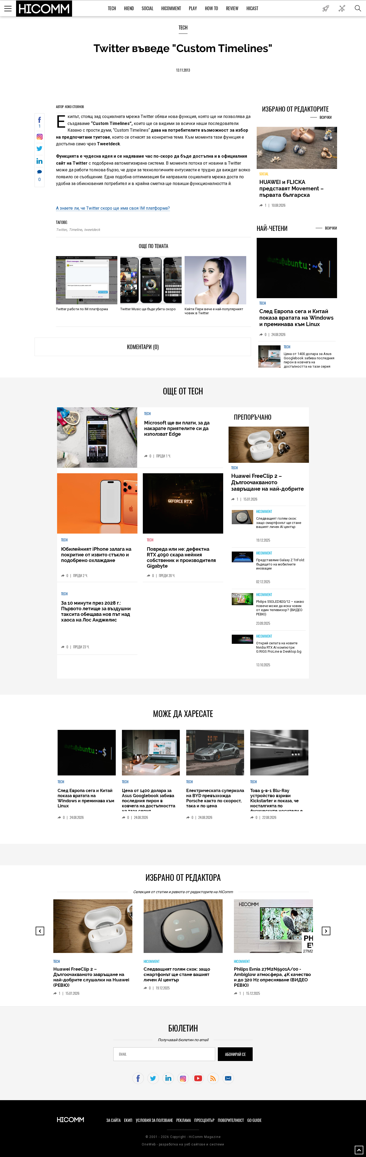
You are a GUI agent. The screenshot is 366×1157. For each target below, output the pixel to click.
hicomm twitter (153, 1078)
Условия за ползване (154, 1120)
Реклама (183, 1120)
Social (147, 8)
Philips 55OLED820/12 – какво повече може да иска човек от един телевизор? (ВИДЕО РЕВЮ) (280, 608)
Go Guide (254, 1120)
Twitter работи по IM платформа (82, 309)
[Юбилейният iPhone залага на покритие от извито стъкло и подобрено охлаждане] (97, 503)
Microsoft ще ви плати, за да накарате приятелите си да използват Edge (177, 428)
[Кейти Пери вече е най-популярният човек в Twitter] (215, 280)
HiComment (171, 8)
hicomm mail (228, 1078)
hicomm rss (213, 1078)
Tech (112, 8)
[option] (297, 360)
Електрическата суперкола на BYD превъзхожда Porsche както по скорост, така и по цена (215, 798)
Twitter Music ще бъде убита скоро (148, 309)
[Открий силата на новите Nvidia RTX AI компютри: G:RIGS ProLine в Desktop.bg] (242, 640)
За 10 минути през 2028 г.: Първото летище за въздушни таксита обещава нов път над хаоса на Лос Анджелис (96, 611)
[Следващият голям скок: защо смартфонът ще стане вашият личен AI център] (242, 517)
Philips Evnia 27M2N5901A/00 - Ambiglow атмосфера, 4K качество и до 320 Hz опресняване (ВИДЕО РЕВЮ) (272, 977)
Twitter (61, 230)
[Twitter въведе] (39, 138)
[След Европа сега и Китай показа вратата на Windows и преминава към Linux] (86, 752)
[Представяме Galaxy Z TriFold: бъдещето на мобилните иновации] (242, 557)
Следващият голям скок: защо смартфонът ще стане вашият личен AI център (278, 522)
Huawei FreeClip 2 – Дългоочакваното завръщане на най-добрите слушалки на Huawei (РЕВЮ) (268, 485)
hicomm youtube (198, 1078)
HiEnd (129, 8)
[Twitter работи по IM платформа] (86, 280)
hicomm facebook (138, 1078)
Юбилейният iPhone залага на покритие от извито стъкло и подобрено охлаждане (96, 554)
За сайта (113, 1120)
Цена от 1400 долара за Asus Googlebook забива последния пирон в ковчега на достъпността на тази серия (309, 360)
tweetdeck (92, 230)
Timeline (75, 230)
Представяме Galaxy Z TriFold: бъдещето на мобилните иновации (280, 564)
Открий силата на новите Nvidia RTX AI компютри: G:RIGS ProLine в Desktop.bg (278, 647)
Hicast (252, 8)
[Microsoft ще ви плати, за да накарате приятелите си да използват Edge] (97, 437)
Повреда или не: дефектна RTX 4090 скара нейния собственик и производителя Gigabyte (181, 557)
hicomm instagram (183, 1078)
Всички (326, 117)
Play (193, 8)
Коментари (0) (143, 346)
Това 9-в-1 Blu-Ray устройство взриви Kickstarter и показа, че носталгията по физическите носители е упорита (276, 803)
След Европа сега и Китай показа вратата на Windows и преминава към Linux (296, 317)
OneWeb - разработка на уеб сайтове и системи (183, 1144)
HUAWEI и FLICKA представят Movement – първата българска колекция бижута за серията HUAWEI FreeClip (292, 195)
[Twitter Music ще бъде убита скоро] (151, 280)
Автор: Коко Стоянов (70, 107)
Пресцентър (204, 1120)
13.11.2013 (183, 70)
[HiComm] (44, 9)
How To (211, 8)
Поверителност (231, 1120)
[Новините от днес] (326, 8)
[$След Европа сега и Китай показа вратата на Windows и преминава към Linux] (297, 268)
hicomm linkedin (168, 1078)
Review (232, 8)
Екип (128, 1120)
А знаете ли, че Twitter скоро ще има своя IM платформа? (113, 208)
